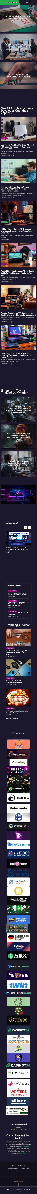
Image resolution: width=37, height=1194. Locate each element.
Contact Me (19, 1171)
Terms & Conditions (13, 1168)
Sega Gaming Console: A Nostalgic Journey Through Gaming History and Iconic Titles (17, 355)
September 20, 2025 (5, 155)
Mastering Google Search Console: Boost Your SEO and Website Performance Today (16, 189)
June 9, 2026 (9, 684)
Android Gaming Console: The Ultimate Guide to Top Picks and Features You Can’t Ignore (17, 273)
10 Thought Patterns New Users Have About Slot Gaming (17, 712)
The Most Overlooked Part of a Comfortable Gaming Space (15, 682)
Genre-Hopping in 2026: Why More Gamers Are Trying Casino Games (18, 18)
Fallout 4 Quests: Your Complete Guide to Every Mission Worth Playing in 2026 (18, 464)
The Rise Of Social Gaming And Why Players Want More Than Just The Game (17, 652)
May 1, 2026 (8, 714)
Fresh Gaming (11, 648)
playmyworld (26, 1146)
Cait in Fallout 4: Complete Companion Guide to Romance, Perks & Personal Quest (18, 437)
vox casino (13, 1129)
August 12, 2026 (11, 607)
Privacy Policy (21, 1165)
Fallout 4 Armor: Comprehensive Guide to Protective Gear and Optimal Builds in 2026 (18, 409)
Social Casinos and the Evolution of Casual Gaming (18, 76)
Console (4, 138)
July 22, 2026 (11, 616)
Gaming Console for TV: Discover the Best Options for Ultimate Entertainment (18, 314)
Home (13, 1165)
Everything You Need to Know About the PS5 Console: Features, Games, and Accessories (18, 147)
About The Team (25, 1168)
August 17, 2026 (11, 596)
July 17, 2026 (9, 656)
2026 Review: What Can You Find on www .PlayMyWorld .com (17, 549)
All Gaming (13, 590)
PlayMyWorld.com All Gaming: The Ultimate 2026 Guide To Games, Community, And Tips (18, 47)
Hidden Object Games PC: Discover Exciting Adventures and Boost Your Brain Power (16, 231)
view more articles (13, 621)
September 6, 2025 (5, 239)
